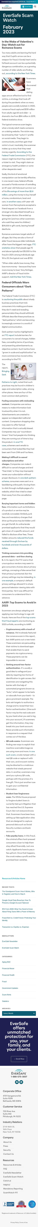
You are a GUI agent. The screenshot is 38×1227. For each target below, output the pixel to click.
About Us (7, 1142)
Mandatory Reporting (13, 1189)
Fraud (4, 982)
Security (7, 1150)
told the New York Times (20, 277)
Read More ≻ (31, 2)
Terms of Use (24, 1222)
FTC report (9, 335)
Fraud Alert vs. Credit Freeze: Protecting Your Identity (19, 919)
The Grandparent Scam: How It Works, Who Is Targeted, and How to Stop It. (18, 893)
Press (5, 1146)
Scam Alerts (6, 995)
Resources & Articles (12, 1165)
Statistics (5, 1001)
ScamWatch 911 (10, 1193)
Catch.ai (7, 1181)
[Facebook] (17, 1082)
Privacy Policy (15, 1222)
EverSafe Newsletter (10, 941)
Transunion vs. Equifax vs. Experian (15, 927)
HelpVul (6, 1185)
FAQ (5, 1169)
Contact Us (8, 1154)
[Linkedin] (21, 1082)
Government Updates (10, 988)
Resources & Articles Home (13, 879)
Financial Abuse (8, 968)
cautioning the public (13, 300)
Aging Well (6, 962)
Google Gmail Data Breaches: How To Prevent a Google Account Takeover (16, 901)
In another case (14, 202)
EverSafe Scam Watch (10, 948)
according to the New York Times (20, 74)
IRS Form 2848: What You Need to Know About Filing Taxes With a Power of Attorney (18, 910)
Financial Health (8, 975)
